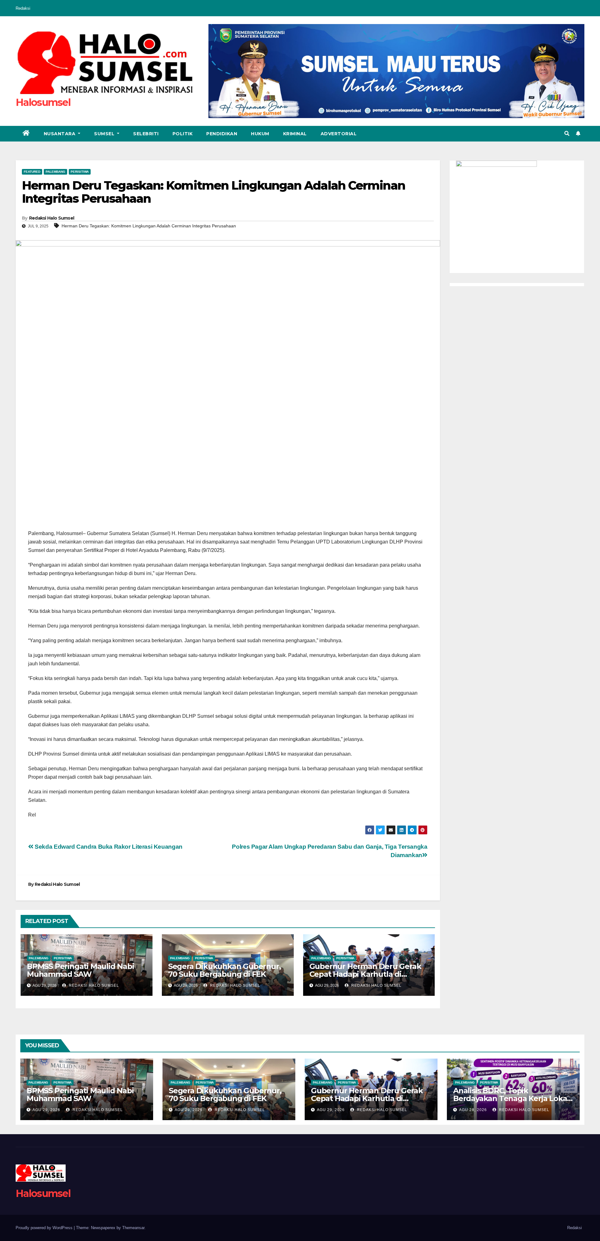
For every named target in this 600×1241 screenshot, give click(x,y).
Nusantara (60, 134)
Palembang (55, 171)
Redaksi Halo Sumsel (51, 218)
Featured (32, 171)
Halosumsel (43, 102)
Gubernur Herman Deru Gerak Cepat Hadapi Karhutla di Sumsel (365, 974)
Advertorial (339, 134)
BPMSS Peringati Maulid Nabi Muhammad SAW (80, 970)
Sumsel (105, 134)
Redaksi (23, 8)
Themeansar (133, 1227)
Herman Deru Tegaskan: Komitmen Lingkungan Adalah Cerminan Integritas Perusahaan (149, 225)
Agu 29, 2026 (46, 1110)
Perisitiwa (80, 171)
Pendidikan (221, 134)
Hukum (260, 134)
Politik (182, 134)
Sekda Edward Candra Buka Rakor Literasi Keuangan (107, 846)
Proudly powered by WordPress (45, 1227)
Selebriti (146, 134)
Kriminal (295, 134)
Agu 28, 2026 (473, 1110)
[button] (566, 133)
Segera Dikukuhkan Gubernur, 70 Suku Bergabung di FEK (224, 970)
